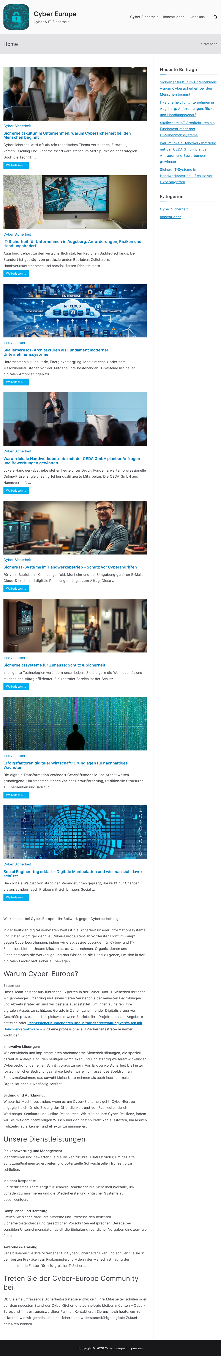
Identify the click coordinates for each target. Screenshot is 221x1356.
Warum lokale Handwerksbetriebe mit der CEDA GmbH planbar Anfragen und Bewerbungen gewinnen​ (71, 460)
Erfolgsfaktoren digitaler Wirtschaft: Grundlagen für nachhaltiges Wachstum (65, 765)
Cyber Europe (55, 14)
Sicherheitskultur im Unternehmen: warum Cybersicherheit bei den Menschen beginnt (67, 135)
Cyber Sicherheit (144, 17)
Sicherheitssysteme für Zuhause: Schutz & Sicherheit (54, 665)
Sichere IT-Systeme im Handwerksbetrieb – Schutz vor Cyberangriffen (70, 567)
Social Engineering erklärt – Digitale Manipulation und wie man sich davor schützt (72, 873)
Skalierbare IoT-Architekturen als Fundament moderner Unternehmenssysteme (55, 352)
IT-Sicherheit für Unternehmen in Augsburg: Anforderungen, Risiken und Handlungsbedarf (72, 243)
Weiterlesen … (16, 165)
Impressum (135, 1348)
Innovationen (174, 17)
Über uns (197, 17)
